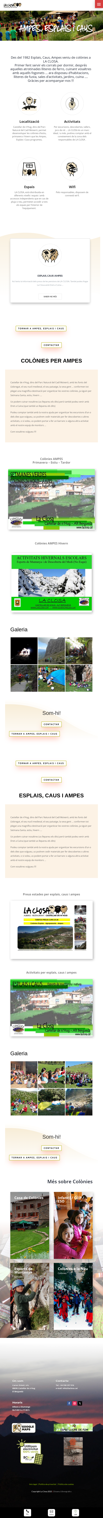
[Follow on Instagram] (74, 1403)
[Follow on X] (80, 1403)
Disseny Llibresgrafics (62, 1491)
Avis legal (33, 1484)
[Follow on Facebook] (69, 1403)
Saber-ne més (50, 296)
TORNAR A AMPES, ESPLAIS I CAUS (41, 328)
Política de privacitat (48, 1484)
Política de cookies (66, 1484)
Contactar (51, 345)
